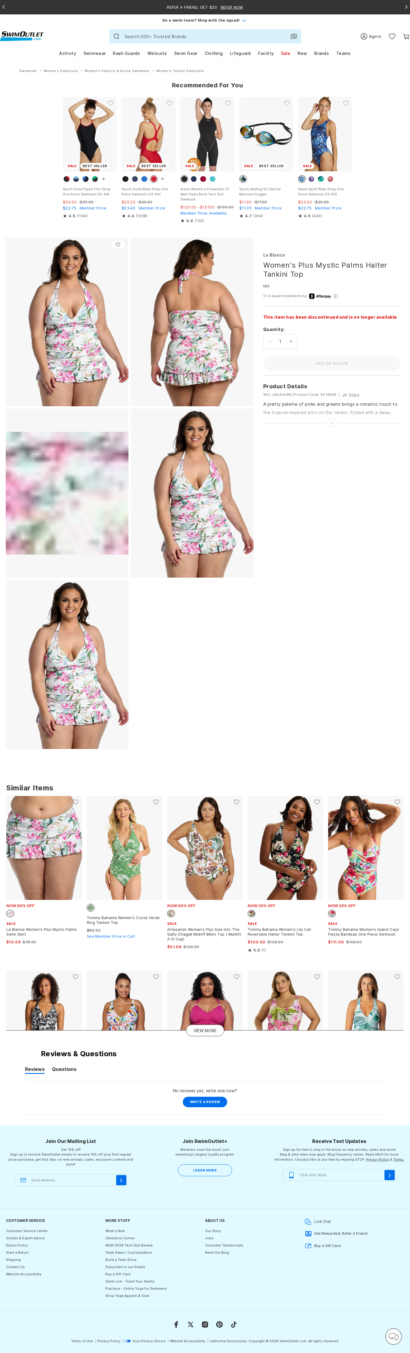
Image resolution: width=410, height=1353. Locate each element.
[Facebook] (176, 1324)
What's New (115, 1231)
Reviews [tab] (35, 1070)
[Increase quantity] (291, 341)
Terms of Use (82, 1341)
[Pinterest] (219, 1324)
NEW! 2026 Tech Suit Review (129, 1245)
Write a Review (209, 1103)
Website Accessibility (23, 1274)
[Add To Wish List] (118, 244)
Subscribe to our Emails (125, 1267)
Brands (321, 53)
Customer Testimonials (224, 1245)
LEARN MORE (205, 1170)
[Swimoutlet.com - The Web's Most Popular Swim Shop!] (22, 36)
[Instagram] (205, 1324)
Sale (285, 53)
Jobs (209, 1238)
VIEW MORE (205, 1030)
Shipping (13, 1260)
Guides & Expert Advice (25, 1238)
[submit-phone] (389, 1175)
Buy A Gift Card (327, 1245)
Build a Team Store (121, 1260)
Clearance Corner (120, 1238)
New (302, 53)
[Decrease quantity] (270, 341)
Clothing (214, 53)
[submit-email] (121, 1180)
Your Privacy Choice (149, 1341)
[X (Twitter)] (190, 1324)
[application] (393, 1336)
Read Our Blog (217, 1252)
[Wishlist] (392, 36)
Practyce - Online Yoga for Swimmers (136, 1288)
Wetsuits (157, 53)
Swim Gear (185, 53)
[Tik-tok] (233, 1324)
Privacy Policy (377, 1159)
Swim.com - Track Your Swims (130, 1281)
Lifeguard (240, 53)
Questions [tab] (64, 1070)
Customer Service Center (27, 1231)
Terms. (398, 1159)
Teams (343, 53)
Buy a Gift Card (117, 1274)
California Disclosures (228, 1341)
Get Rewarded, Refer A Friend (340, 1233)
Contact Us (15, 1267)
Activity (67, 53)
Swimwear (94, 53)
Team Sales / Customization (128, 1252)
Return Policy (17, 1245)
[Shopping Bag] (406, 36)
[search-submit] (116, 36)
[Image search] (294, 36)
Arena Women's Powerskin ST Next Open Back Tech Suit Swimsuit (205, 194)
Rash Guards (126, 53)
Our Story (213, 1231)
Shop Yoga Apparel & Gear (127, 1296)
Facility (266, 53)
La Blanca (274, 254)
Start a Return (17, 1252)
